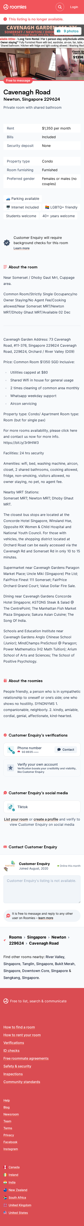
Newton (11, 99)
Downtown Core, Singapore (45, 970)
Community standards (21, 1082)
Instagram (10, 1149)
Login (74, 7)
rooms (26, 957)
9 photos (71, 31)
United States (18, 1213)
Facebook (10, 1142)
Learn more (22, 248)
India (12, 1182)
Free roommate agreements (26, 1058)
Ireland (13, 1175)
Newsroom (11, 1114)
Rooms (15, 937)
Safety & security (17, 1066)
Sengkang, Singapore (21, 977)
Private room (14, 107)
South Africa (17, 1197)
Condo (47, 161)
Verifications (13, 1043)
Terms (7, 1128)
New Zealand (18, 1190)
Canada (14, 1167)
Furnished (50, 170)
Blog (6, 1107)
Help (6, 1100)
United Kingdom (20, 1205)
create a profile (46, 819)
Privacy (8, 1135)
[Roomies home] (14, 7)
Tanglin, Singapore (37, 964)
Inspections (13, 1074)
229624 (52, 99)
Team (7, 1121)
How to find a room (19, 1027)
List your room (16, 819)
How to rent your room (22, 1035)
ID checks (11, 1050)
